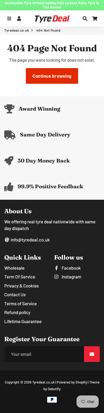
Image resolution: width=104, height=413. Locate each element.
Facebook (71, 267)
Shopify (81, 382)
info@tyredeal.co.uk (30, 239)
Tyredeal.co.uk (16, 30)
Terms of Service (20, 303)
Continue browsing (52, 75)
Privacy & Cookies (21, 285)
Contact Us (15, 294)
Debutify (54, 389)
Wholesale (14, 267)
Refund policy (17, 312)
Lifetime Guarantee (23, 321)
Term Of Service (19, 276)
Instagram (71, 276)
